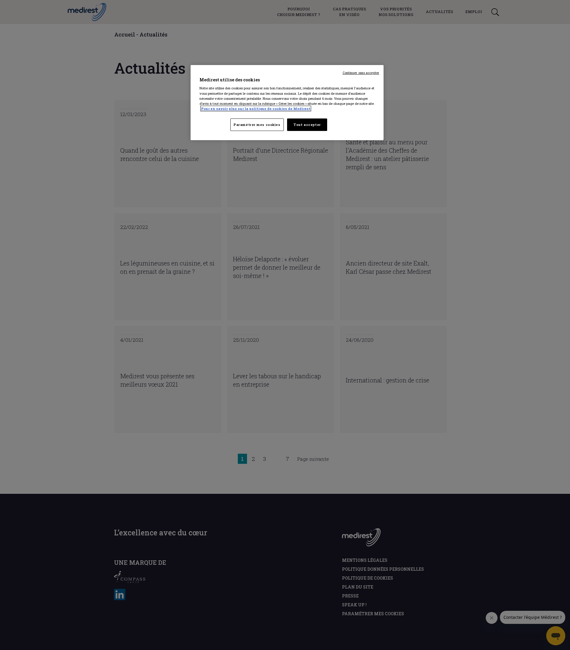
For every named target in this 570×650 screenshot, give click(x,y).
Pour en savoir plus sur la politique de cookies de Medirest (256, 108)
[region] (287, 102)
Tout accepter (307, 124)
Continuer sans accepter (361, 73)
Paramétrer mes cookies (257, 124)
